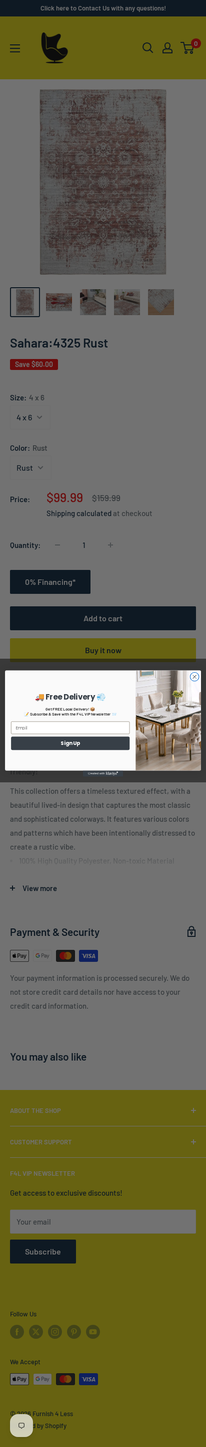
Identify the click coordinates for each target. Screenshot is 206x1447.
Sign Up (70, 742)
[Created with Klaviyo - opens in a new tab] (103, 773)
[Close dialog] (194, 677)
